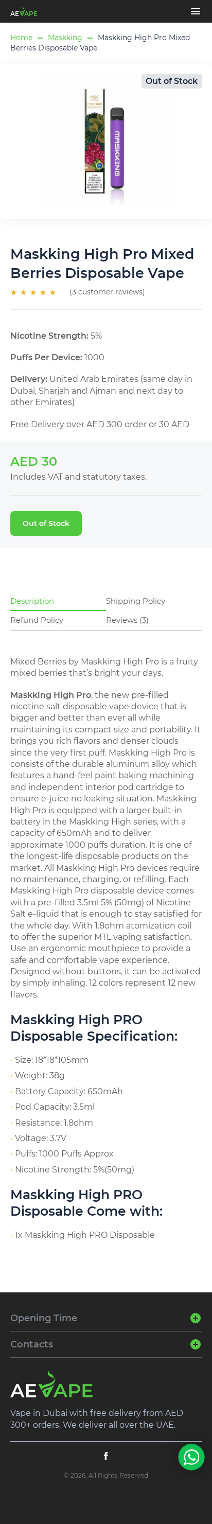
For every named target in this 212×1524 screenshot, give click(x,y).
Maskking (65, 37)
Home (21, 37)
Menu (195, 11)
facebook (106, 1456)
